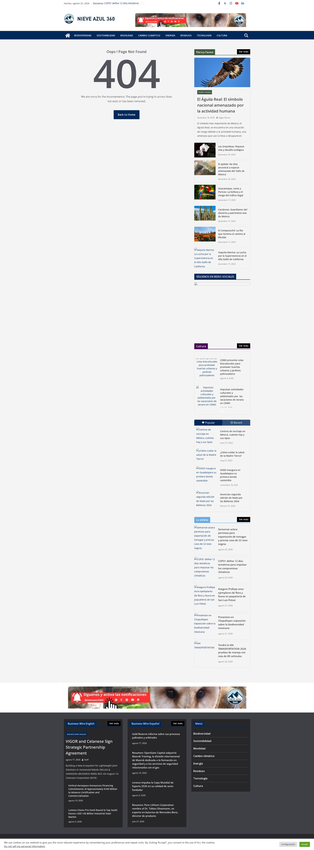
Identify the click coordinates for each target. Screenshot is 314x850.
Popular (210, 422)
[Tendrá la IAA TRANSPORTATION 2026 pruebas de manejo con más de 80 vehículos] (205, 654)
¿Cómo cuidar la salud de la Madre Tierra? (232, 454)
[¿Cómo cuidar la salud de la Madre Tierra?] (207, 456)
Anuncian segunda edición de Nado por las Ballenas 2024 (231, 498)
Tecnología (204, 35)
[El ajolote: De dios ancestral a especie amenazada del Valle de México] (205, 171)
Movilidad (126, 35)
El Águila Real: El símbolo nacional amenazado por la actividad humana (220, 105)
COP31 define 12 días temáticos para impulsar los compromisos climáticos (232, 566)
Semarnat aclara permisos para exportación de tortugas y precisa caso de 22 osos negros (232, 537)
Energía (170, 35)
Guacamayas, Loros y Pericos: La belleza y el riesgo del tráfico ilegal (230, 192)
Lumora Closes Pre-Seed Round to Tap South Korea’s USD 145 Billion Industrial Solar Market (92, 813)
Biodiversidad (82, 35)
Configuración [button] (288, 844)
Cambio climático (149, 35)
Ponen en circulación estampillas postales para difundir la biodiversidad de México (231, 398)
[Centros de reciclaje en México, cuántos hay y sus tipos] (207, 436)
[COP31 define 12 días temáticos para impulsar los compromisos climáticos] (205, 570)
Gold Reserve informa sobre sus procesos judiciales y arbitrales (156, 735)
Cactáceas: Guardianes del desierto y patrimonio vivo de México (232, 213)
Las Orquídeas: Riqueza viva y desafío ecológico (231, 148)
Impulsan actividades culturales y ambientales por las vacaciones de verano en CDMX (232, 369)
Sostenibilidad (106, 35)
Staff (86, 759)
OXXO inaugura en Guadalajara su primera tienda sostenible (230, 475)
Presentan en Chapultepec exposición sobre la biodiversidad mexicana (232, 622)
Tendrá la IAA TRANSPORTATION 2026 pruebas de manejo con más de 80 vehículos (232, 650)
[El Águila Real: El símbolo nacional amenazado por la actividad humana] (222, 72)
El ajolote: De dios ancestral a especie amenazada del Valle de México (231, 169)
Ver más (243, 51)
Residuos (186, 35)
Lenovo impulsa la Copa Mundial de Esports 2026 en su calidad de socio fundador (153, 786)
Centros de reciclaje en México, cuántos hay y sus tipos (232, 435)
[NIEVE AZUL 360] (68, 35)
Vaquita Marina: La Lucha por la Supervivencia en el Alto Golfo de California (232, 256)
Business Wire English (76, 734)
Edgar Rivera (224, 117)
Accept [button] (304, 844)
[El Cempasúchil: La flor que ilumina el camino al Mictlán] (205, 236)
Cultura (222, 35)
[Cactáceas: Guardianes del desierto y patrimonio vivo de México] (205, 215)
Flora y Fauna (205, 92)
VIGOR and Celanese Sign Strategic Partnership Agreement (89, 747)
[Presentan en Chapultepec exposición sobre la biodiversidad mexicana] (205, 626)
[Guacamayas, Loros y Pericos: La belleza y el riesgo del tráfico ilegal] (205, 194)
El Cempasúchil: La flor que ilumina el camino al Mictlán (231, 234)
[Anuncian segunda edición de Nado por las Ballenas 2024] (207, 499)
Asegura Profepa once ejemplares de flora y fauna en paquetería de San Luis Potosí (232, 594)
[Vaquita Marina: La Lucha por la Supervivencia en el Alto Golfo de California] (205, 258)
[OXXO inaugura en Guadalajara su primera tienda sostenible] (207, 474)
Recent (238, 422)
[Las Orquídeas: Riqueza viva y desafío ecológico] (205, 150)
